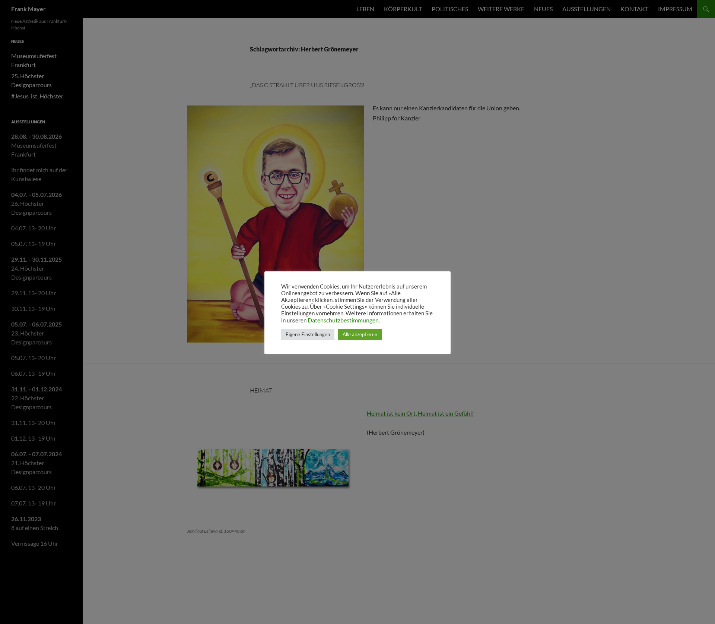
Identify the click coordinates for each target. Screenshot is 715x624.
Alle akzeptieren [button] (360, 334)
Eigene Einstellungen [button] (308, 334)
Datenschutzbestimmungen (343, 320)
